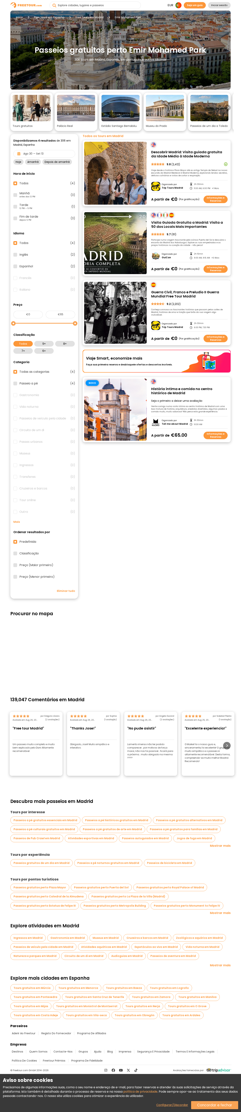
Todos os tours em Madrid (103, 136)
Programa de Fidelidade (87, 1060)
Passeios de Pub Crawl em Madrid (37, 838)
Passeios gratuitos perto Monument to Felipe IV (187, 906)
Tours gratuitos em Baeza (124, 988)
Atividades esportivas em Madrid (91, 838)
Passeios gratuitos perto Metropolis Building (115, 906)
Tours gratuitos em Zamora (151, 997)
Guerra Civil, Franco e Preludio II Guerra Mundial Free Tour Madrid (185, 294)
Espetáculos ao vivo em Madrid (156, 947)
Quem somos (38, 1051)
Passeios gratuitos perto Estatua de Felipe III (45, 906)
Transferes (47, 477)
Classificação (29, 553)
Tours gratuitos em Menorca (78, 988)
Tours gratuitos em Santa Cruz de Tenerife (94, 997)
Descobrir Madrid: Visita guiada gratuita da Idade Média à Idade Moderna (186, 154)
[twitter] (128, 1070)
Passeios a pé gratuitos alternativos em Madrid (189, 820)
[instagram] (106, 1070)
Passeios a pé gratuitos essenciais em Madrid (45, 820)
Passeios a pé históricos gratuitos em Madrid (116, 820)
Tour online (47, 500)
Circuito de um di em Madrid (83, 956)
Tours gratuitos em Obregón (134, 1015)
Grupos (83, 1051)
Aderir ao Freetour (23, 1033)
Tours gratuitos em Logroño (169, 988)
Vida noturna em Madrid (202, 947)
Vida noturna (47, 407)
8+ (65, 344)
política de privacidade (140, 1091)
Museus (47, 453)
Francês (47, 278)
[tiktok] (136, 1070)
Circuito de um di (47, 430)
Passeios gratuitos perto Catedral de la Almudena (49, 896)
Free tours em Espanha (49, 17)
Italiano (47, 290)
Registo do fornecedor (56, 1033)
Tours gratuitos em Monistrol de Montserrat (86, 1006)
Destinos (17, 1051)
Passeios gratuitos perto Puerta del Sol (101, 887)
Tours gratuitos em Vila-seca (86, 1015)
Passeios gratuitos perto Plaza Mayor (40, 887)
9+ (44, 344)
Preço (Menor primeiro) (37, 577)
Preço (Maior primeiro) (36, 565)
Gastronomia (47, 395)
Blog (110, 1051)
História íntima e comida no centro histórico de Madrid (181, 391)
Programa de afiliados (91, 1033)
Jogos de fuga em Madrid (194, 838)
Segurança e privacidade (153, 1051)
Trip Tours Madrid (172, 188)
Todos (23, 344)
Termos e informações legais (195, 1051)
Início (19, 17)
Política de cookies (24, 1060)
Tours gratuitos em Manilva (197, 997)
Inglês (47, 255)
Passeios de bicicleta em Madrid (169, 863)
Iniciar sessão (219, 5)
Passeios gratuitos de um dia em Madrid (41, 863)
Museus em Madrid (106, 938)
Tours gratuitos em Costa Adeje (36, 1015)
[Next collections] (228, 108)
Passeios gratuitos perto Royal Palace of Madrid (170, 887)
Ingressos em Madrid (28, 938)
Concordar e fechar (214, 1105)
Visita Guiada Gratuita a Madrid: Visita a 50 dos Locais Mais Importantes (187, 224)
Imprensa (125, 1051)
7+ (23, 351)
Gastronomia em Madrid (67, 938)
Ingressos (47, 465)
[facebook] (113, 1070)
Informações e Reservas (215, 199)
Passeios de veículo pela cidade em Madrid (43, 947)
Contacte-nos (62, 1051)
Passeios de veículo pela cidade (47, 418)
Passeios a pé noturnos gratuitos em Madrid (108, 863)
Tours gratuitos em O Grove (187, 1006)
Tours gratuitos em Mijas (31, 1006)
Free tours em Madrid (90, 17)
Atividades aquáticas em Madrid (104, 947)
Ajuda (97, 1051)
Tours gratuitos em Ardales (181, 1015)
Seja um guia (195, 5)
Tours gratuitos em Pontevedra (35, 997)
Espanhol (47, 266)
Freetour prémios (54, 1060)
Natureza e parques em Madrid (35, 956)
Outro (47, 512)
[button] (31, 112)
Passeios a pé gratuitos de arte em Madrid (112, 829)
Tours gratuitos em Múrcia (32, 988)
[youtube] (121, 1070)
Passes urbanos (47, 442)
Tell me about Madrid (175, 424)
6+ (44, 351)
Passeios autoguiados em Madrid (145, 838)
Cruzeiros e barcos (47, 488)
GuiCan (166, 257)
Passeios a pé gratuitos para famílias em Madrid (183, 829)
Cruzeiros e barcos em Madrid (147, 938)
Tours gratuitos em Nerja (142, 1006)
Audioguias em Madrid (127, 956)
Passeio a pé (47, 383)
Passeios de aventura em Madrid (173, 956)
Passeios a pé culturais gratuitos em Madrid (44, 829)
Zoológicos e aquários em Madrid (199, 938)
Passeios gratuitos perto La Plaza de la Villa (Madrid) (128, 896)
